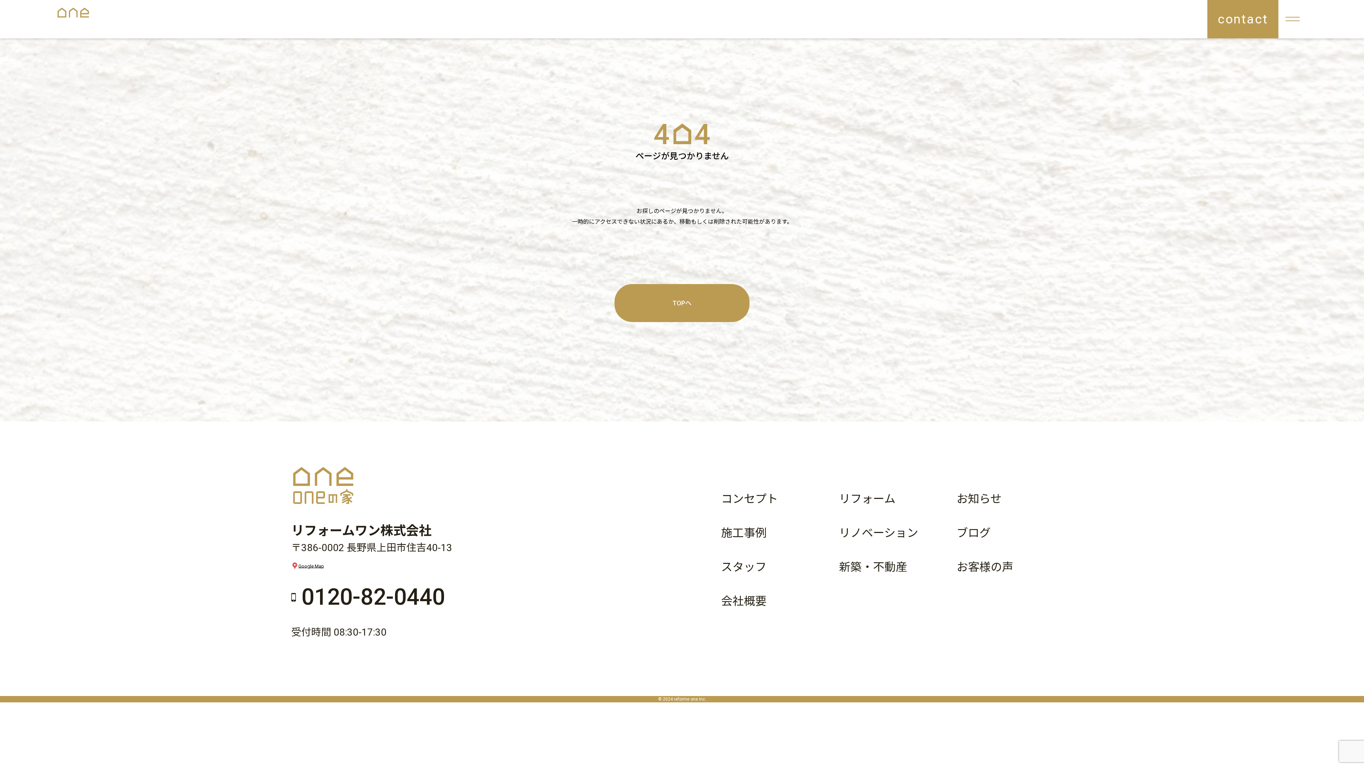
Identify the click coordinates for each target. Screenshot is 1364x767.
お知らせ (979, 499)
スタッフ (744, 567)
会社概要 (744, 601)
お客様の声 (985, 567)
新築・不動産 (873, 567)
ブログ (974, 533)
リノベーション (878, 533)
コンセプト (749, 499)
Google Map (311, 566)
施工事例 (744, 533)
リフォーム (867, 499)
